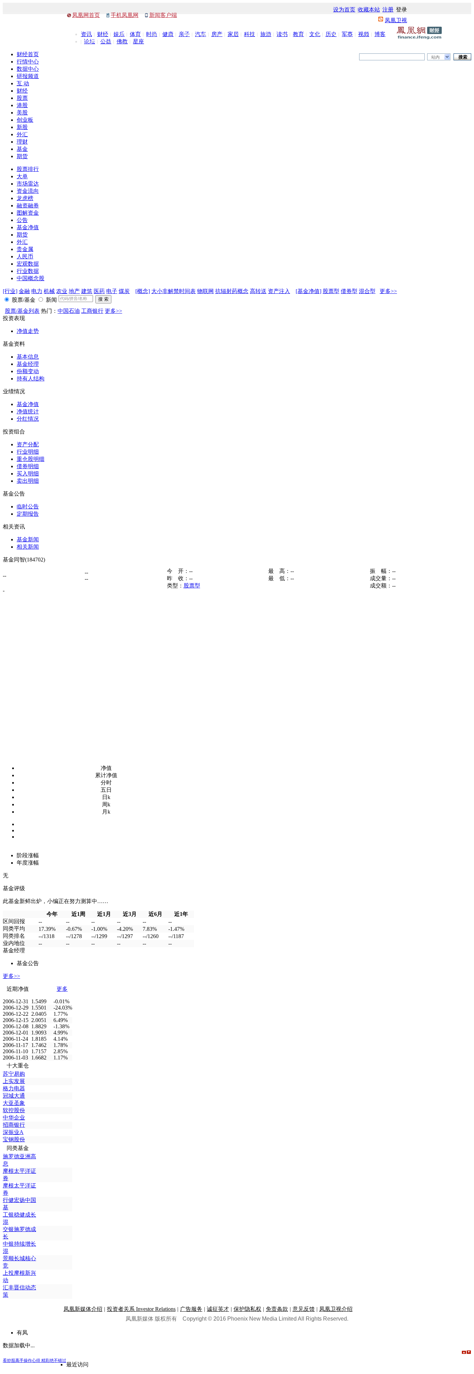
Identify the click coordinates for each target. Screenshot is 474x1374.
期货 (22, 156)
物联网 (205, 291)
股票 (22, 98)
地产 (74, 291)
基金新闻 (28, 539)
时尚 (151, 34)
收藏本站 (369, 9)
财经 (102, 34)
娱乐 (119, 34)
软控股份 (14, 1110)
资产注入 (279, 291)
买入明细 (28, 473)
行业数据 (28, 271)
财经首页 (28, 54)
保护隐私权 (247, 1309)
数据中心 (28, 69)
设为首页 (344, 9)
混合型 (367, 291)
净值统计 (28, 411)
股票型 (331, 291)
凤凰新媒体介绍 (83, 1309)
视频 (363, 34)
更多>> (388, 291)
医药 (99, 291)
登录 (401, 9)
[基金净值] (308, 291)
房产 (216, 34)
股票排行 (28, 169)
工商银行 (92, 311)
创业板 (25, 120)
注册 (387, 9)
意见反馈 (304, 1309)
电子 (111, 291)
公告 (22, 220)
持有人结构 (30, 378)
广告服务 (191, 1309)
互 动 (23, 83)
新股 (22, 127)
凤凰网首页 (86, 15)
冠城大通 (14, 1096)
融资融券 (28, 205)
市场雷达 (28, 184)
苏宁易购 (14, 1074)
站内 (435, 57)
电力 (36, 291)
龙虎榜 (25, 198)
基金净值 (28, 227)
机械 (49, 291)
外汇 (22, 134)
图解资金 (28, 213)
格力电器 (14, 1088)
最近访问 (77, 1364)
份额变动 (28, 371)
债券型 (349, 291)
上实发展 (14, 1081)
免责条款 (277, 1309)
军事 (347, 34)
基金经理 (28, 364)
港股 (22, 105)
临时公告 (28, 506)
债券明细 (28, 466)
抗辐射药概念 (231, 291)
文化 (314, 34)
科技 (249, 34)
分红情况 (28, 419)
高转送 (258, 291)
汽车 (200, 34)
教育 (298, 34)
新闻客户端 (163, 15)
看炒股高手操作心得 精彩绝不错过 (34, 1360)
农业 (61, 291)
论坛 (89, 41)
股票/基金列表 (22, 311)
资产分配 (28, 444)
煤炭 (124, 291)
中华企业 (14, 1117)
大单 (22, 176)
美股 (22, 112)
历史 (331, 34)
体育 (135, 34)
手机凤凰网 (124, 15)
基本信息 (28, 357)
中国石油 (69, 311)
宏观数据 (28, 264)
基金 (22, 149)
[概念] (142, 291)
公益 (105, 41)
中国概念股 (30, 278)
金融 (24, 291)
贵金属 (25, 249)
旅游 (265, 34)
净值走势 (28, 331)
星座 (138, 41)
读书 (282, 34)
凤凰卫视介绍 (336, 1309)
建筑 (86, 291)
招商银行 (14, 1125)
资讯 (86, 34)
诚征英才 (218, 1309)
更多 (62, 989)
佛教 (122, 41)
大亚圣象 (14, 1103)
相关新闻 (28, 547)
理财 (22, 142)
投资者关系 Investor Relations (141, 1309)
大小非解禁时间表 (173, 291)
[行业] (10, 291)
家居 (233, 34)
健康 (167, 34)
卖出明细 (28, 481)
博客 (380, 34)
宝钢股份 (14, 1139)
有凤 (22, 1333)
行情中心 (28, 62)
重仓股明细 (30, 459)
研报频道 (28, 76)
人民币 (25, 256)
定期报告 (28, 514)
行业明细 (28, 452)
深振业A (13, 1132)
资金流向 (28, 191)
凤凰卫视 (396, 20)
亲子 (184, 34)
